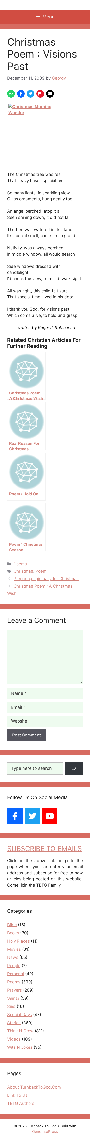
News (12, 957)
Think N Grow (20, 1031)
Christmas (23, 571)
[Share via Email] (50, 94)
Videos (14, 1039)
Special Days (19, 1014)
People (13, 965)
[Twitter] (32, 816)
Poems (20, 564)
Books (13, 933)
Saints (13, 998)
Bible (12, 924)
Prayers (14, 990)
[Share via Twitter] (30, 94)
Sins (11, 1006)
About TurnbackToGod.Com (34, 1087)
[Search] (74, 768)
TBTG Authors (20, 1103)
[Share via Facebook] (21, 94)
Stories (14, 1022)
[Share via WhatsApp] (11, 94)
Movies (14, 949)
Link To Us (17, 1095)
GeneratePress (45, 1131)
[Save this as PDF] (40, 94)
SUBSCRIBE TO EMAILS (44, 849)
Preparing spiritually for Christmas (46, 578)
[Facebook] (15, 816)
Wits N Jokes (19, 1047)
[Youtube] (49, 816)
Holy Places (18, 941)
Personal (15, 973)
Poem (41, 571)
